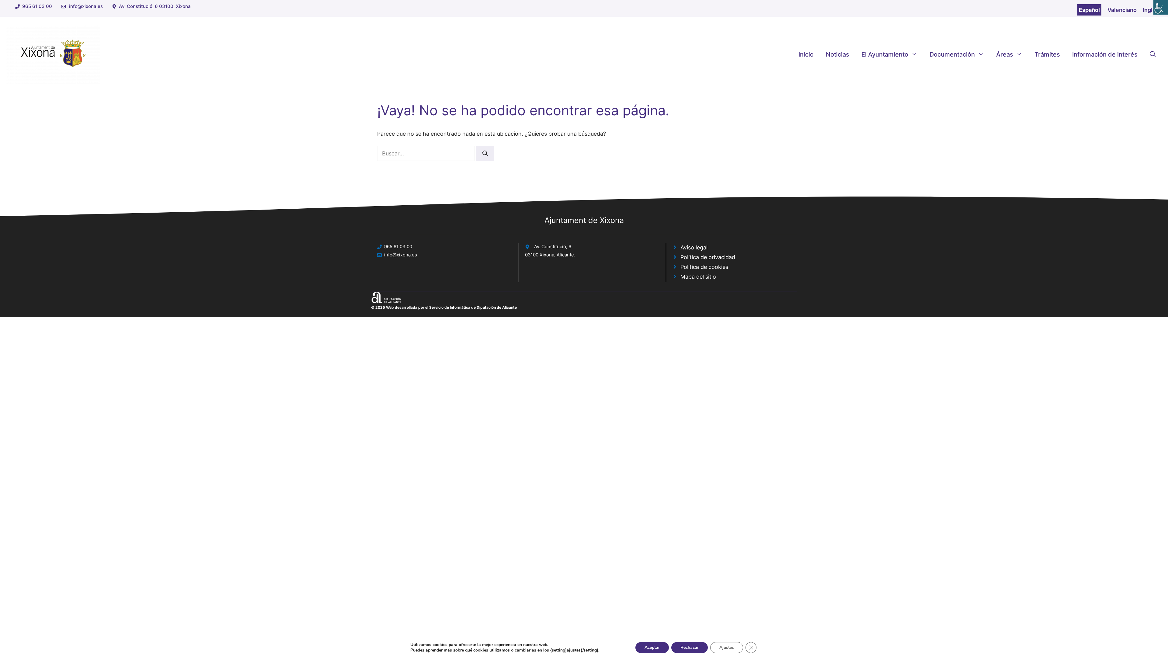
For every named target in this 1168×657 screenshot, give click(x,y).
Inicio (806, 54)
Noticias (837, 54)
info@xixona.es (86, 6)
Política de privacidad (707, 257)
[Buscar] (485, 153)
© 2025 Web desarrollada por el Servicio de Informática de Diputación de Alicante (444, 307)
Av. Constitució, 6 (552, 246)
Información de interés (1105, 54)
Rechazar (689, 647)
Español (1089, 10)
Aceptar (652, 647)
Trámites (1047, 54)
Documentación (952, 54)
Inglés (1151, 10)
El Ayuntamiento (884, 54)
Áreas (1004, 54)
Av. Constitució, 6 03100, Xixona (155, 6)
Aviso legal (693, 247)
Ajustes (726, 647)
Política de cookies (704, 267)
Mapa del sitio (698, 276)
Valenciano (1122, 10)
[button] (1153, 54)
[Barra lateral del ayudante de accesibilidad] (1160, 7)
